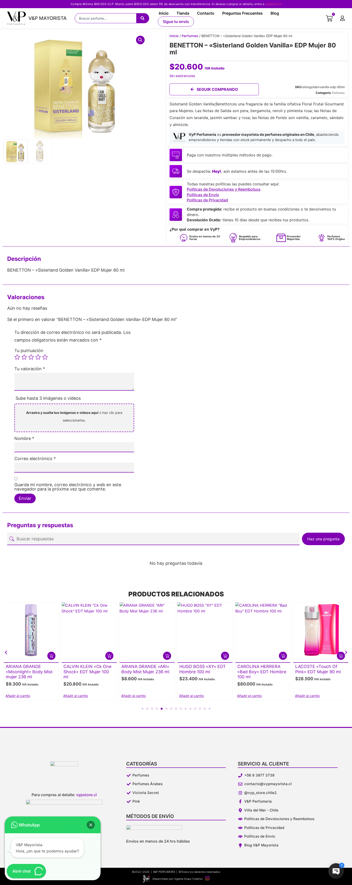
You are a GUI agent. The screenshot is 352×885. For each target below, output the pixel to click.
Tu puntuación (28, 350)
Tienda (182, 13)
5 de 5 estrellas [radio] (45, 357)
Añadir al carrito (18, 696)
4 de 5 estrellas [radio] (38, 357)
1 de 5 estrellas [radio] (17, 357)
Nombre (24, 438)
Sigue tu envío (176, 21)
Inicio (164, 13)
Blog (275, 13)
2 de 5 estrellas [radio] (24, 357)
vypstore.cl (273, 4)
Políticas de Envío (203, 194)
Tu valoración (29, 369)
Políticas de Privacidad (207, 200)
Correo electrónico (35, 459)
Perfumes (190, 36)
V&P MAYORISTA (47, 18)
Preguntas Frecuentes (242, 13)
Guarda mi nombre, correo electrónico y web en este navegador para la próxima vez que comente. (67, 487)
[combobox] (105, 18)
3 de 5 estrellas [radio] (31, 357)
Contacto (205, 13)
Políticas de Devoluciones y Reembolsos (224, 189)
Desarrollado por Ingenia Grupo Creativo (178, 878)
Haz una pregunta (323, 539)
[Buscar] (142, 18)
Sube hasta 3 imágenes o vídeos (48, 398)
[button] (140, 40)
